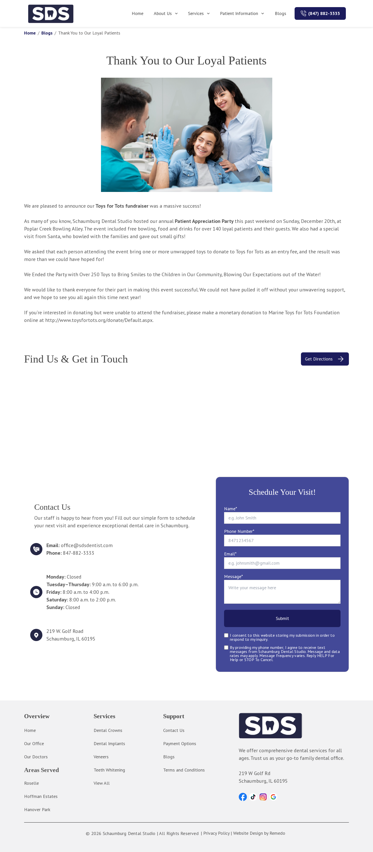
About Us (163, 13)
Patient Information (239, 13)
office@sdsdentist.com (87, 545)
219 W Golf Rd (254, 773)
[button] (243, 797)
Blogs (280, 13)
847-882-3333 (78, 553)
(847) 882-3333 (324, 13)
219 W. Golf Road (64, 631)
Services (196, 13)
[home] (51, 13)
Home (137, 13)
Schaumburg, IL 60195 (70, 638)
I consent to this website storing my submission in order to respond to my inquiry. (282, 637)
